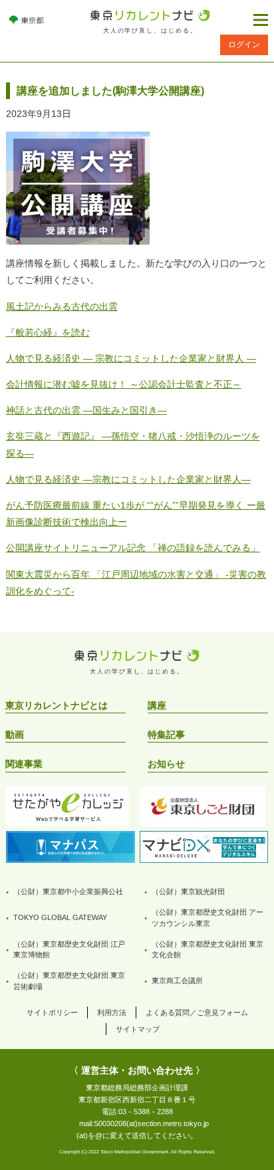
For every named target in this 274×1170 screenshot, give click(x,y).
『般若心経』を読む (48, 332)
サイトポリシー (52, 1012)
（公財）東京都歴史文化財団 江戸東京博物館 (69, 949)
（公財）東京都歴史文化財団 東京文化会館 (207, 949)
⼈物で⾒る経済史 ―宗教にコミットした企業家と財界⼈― (128, 479)
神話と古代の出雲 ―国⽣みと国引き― (86, 410)
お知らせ (166, 764)
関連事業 (24, 764)
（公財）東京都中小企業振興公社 (68, 891)
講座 (157, 705)
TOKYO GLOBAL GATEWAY (60, 917)
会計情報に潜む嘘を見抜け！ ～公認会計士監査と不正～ (123, 384)
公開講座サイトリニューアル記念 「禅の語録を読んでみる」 (133, 547)
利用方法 (111, 1012)
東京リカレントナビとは (56, 705)
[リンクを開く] (26, 20)
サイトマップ (138, 1029)
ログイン (244, 44)
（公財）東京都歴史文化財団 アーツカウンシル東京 (207, 917)
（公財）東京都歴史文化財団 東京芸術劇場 (69, 981)
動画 (14, 734)
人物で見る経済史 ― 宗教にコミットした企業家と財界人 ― (131, 358)
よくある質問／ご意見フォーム (197, 1012)
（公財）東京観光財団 (188, 891)
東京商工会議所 (177, 981)
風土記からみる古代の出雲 (62, 306)
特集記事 (166, 734)
